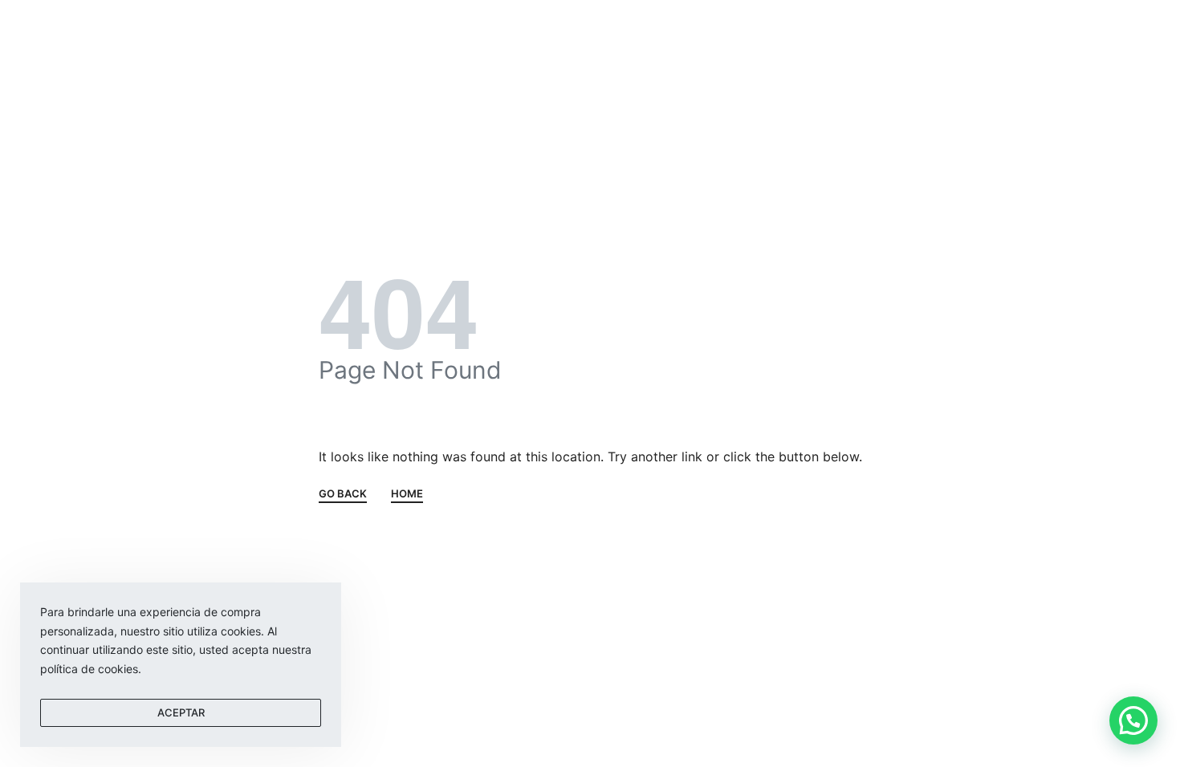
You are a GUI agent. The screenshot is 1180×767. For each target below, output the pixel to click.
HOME (407, 494)
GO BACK (343, 494)
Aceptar (181, 712)
